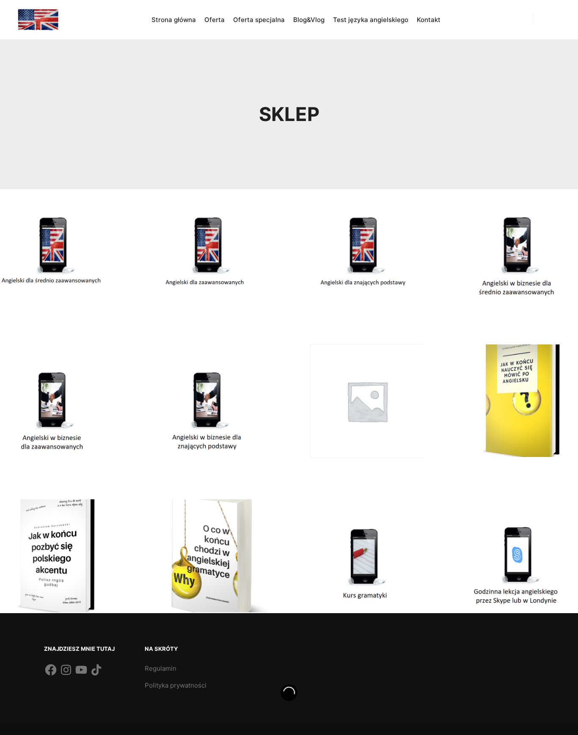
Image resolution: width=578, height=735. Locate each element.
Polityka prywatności (175, 685)
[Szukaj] (547, 19)
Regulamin (160, 668)
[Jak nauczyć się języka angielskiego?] (38, 19)
